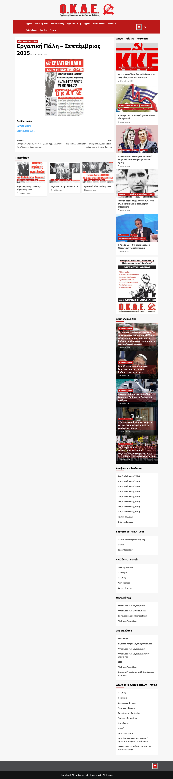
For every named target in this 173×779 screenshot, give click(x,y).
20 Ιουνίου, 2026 (125, 166)
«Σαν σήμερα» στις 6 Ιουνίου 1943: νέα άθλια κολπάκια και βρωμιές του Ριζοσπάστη (136, 203)
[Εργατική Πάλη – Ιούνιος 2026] (64, 172)
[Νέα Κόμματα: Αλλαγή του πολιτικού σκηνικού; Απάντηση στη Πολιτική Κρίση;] (137, 139)
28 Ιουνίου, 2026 (125, 122)
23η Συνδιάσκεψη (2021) (129, 481)
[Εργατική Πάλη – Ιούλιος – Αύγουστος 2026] (31, 172)
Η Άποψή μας (145, 105)
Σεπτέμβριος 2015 (26, 130)
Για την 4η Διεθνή (125, 517)
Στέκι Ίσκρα (123, 638)
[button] (145, 27)
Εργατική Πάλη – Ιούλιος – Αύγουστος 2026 (29, 188)
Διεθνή (121, 728)
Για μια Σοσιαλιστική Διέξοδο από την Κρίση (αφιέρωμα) (134, 747)
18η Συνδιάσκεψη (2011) (129, 506)
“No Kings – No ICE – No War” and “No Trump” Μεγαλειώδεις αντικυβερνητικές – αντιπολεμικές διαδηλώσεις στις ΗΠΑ (136, 452)
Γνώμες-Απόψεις (125, 567)
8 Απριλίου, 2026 (125, 460)
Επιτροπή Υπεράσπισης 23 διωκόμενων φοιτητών (136, 673)
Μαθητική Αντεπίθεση (127, 621)
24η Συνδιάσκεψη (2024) (129, 476)
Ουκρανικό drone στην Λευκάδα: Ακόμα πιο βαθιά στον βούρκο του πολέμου (135, 397)
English (43, 30)
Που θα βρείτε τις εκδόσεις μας (131, 539)
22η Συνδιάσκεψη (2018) (129, 486)
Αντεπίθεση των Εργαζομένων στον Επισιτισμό (133, 655)
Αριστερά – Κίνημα (126, 708)
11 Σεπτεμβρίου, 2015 (39, 54)
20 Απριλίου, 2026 (125, 432)
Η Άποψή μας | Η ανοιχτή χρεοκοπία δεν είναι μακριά (136, 117)
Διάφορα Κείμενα (125, 522)
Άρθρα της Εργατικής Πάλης (128, 105)
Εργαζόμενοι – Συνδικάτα (129, 713)
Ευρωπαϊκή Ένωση (127, 703)
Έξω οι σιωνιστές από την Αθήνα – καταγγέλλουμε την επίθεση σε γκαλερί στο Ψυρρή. (135, 425)
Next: (89, 143)
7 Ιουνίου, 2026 (124, 251)
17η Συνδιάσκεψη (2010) (129, 512)
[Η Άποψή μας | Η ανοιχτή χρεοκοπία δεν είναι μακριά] (137, 98)
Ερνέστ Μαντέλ (124, 588)
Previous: (39, 143)
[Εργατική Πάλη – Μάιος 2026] (98, 172)
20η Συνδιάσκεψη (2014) (129, 496)
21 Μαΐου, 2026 (91, 190)
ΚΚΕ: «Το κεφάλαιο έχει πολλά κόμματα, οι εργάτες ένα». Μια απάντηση (136, 76)
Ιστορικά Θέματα (125, 733)
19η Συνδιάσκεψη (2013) (129, 501)
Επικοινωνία (99, 23)
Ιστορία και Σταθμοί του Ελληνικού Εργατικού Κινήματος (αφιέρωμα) (133, 739)
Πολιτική (122, 578)
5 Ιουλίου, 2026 (57, 190)
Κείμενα (122, 68)
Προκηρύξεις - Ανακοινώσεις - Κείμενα (140, 68)
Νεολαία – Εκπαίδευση (128, 718)
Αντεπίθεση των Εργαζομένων (131, 605)
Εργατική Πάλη (24, 125)
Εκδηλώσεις (31, 30)
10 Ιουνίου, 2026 (125, 210)
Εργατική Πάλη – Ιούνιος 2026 (64, 186)
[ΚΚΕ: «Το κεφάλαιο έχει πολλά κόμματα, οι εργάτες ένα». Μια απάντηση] (137, 57)
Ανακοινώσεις (57, 23)
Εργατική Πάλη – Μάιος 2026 (97, 186)
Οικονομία (122, 572)
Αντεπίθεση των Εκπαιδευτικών (132, 611)
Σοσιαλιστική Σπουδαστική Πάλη (132, 616)
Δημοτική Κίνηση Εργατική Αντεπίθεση (135, 644)
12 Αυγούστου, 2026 (25, 193)
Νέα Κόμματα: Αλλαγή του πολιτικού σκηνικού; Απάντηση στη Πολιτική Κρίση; (135, 159)
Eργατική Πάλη (74, 23)
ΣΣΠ (120, 662)
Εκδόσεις (112, 23)
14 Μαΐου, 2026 (124, 404)
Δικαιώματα (123, 723)
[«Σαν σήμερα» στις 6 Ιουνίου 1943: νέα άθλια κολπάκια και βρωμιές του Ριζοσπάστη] (137, 183)
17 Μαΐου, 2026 (124, 376)
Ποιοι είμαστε (41, 23)
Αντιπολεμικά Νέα (125, 329)
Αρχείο (87, 23)
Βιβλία (121, 545)
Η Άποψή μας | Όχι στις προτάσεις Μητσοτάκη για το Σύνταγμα (134, 246)
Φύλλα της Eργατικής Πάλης (27, 41)
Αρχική (29, 23)
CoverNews (95, 775)
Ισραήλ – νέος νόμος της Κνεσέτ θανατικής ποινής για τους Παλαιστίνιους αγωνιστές (133, 369)
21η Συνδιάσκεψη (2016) (129, 491)
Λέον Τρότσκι (124, 583)
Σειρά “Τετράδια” (125, 550)
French (53, 30)
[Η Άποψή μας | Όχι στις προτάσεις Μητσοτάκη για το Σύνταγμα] (137, 228)
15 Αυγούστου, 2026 (126, 81)
